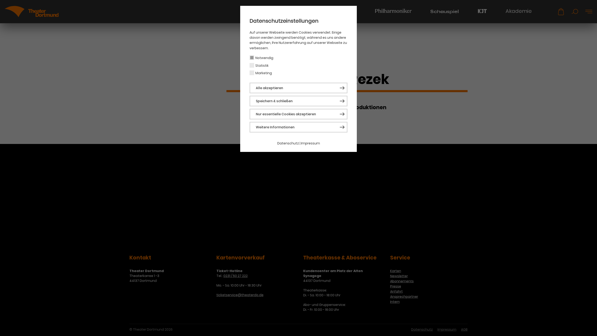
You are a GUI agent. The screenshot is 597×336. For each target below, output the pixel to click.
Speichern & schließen (274, 101)
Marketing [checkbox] (263, 73)
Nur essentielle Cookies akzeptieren (286, 114)
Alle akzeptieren (269, 88)
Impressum (310, 143)
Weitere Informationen (275, 127)
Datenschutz (288, 143)
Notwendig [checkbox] (264, 58)
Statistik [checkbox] (262, 65)
